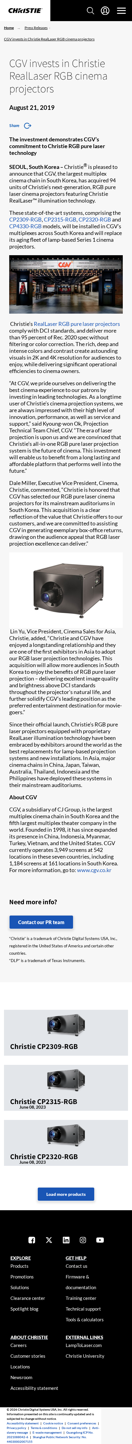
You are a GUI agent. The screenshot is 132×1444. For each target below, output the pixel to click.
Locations (20, 1366)
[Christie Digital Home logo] (25, 11)
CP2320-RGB (95, 219)
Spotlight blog (24, 1309)
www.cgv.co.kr (94, 870)
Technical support (83, 1309)
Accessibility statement (34, 1388)
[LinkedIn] (66, 1241)
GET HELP (76, 1258)
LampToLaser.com (84, 1345)
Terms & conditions (44, 1428)
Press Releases (36, 27)
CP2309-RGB (25, 219)
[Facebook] (31, 1241)
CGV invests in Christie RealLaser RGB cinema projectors (49, 39)
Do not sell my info (74, 1428)
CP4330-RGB (25, 226)
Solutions (19, 1287)
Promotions (22, 1276)
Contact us (76, 1266)
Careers (18, 1345)
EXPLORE (20, 1258)
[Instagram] (83, 1241)
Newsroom (21, 1377)
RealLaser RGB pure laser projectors (77, 323)
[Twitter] (48, 1241)
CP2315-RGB (60, 219)
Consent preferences (82, 1423)
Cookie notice (53, 1423)
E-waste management (47, 1432)
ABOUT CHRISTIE (29, 1337)
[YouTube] (100, 1241)
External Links (84, 1337)
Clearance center (27, 1298)
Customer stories (27, 1356)
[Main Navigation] (121, 11)
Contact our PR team (41, 922)
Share (14, 125)
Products (19, 1266)
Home (9, 27)
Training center (81, 1298)
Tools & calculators (85, 1319)
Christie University (85, 1356)
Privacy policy (16, 1428)
